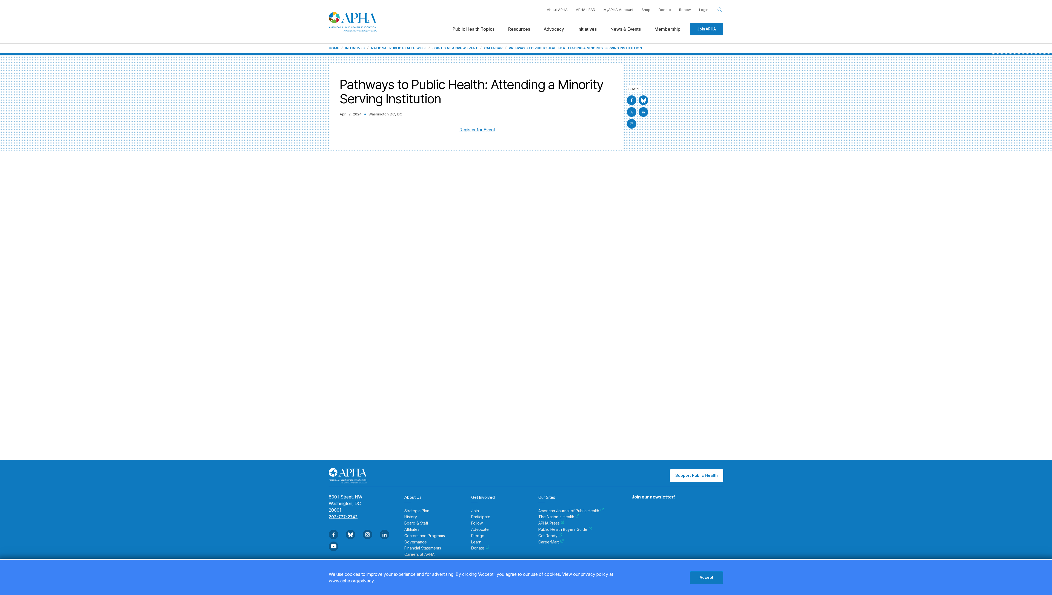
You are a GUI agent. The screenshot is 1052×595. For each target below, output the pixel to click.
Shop (646, 9)
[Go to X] (631, 112)
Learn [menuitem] (476, 542)
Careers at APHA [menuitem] (419, 554)
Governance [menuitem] (415, 542)
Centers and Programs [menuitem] (424, 536)
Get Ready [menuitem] (548, 536)
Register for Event (477, 129)
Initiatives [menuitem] (587, 29)
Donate (665, 9)
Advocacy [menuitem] (554, 29)
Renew (685, 9)
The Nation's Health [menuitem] (556, 517)
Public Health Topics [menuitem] (473, 29)
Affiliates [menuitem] (411, 529)
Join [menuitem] (475, 511)
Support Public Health (696, 475)
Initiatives (355, 48)
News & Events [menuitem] (625, 29)
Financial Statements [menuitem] (422, 548)
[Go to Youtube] (333, 546)
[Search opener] (720, 10)
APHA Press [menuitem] (549, 523)
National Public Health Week (398, 48)
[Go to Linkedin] (643, 112)
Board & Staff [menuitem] (416, 523)
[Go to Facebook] (631, 100)
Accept (706, 577)
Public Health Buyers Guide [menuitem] (562, 529)
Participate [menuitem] (480, 517)
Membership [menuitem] (667, 29)
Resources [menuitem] (519, 29)
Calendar (493, 48)
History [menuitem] (410, 517)
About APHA (557, 9)
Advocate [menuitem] (480, 529)
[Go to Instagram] (367, 534)
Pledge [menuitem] (477, 536)
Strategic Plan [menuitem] (416, 511)
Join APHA (706, 29)
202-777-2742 (343, 516)
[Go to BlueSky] (643, 100)
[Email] (631, 124)
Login (703, 9)
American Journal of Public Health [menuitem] (568, 511)
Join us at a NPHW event (455, 48)
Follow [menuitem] (477, 523)
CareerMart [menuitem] (548, 542)
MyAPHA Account (618, 9)
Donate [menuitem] (477, 548)
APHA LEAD (585, 9)
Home (334, 48)
